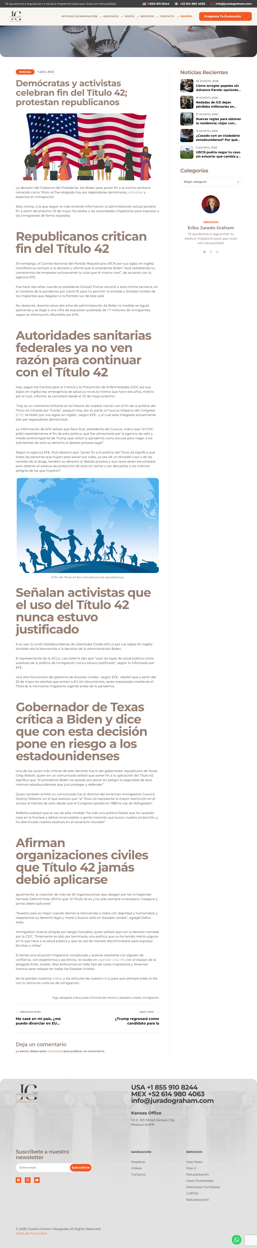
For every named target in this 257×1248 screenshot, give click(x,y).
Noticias (25, 72)
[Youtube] (204, 251)
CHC (21, 415)
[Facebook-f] (210, 251)
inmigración (150, 997)
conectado (55, 1051)
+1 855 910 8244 (172, 1087)
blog (107, 978)
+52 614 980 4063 (176, 1094)
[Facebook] (18, 1180)
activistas (136, 192)
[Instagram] (217, 251)
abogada (66, 997)
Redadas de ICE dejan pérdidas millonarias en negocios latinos (215, 106)
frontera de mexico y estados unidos (116, 997)
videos (57, 978)
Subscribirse (81, 1167)
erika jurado (81, 997)
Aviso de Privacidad (31, 1233)
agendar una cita (111, 960)
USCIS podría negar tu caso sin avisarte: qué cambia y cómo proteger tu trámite (218, 156)
